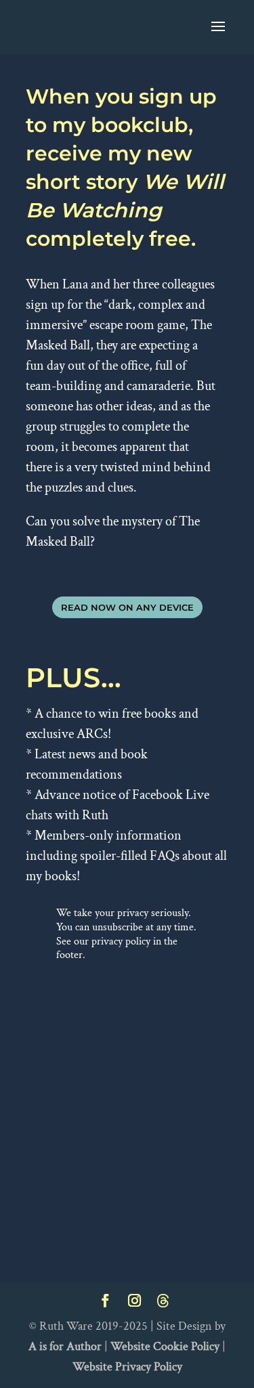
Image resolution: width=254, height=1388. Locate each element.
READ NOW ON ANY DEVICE (127, 607)
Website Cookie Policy (164, 1346)
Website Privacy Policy (127, 1366)
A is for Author (65, 1346)
